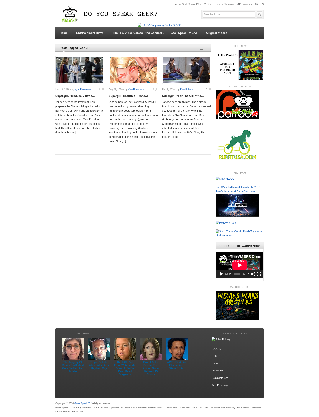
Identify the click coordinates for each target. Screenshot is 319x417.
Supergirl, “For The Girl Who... (183, 96)
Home (63, 33)
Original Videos (216, 33)
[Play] (221, 274)
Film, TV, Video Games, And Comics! (137, 33)
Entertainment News (89, 33)
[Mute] (253, 274)
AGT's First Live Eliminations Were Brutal (177, 365)
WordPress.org (220, 385)
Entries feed (218, 370)
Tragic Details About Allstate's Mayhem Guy (99, 365)
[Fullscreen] (259, 274)
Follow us (247, 4)
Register (216, 355)
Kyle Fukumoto (83, 89)
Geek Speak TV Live (184, 33)
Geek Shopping (225, 4)
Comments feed (220, 378)
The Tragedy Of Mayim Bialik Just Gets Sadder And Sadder (73, 367)
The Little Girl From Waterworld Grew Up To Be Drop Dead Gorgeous (124, 368)
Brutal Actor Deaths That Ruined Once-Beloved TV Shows (151, 368)
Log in (215, 363)
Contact (208, 4)
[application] (239, 265)
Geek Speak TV (82, 403)
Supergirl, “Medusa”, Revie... (75, 96)
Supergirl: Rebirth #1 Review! (128, 96)
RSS (261, 4)
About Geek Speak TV (187, 4)
